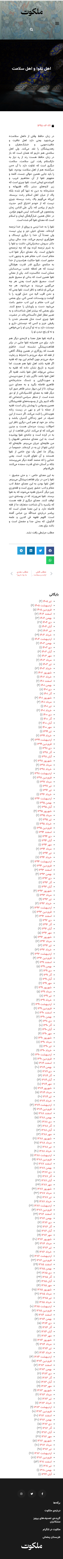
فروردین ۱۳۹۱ (45, 1008)
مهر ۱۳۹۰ (47, 1034)
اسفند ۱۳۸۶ (45, 1214)
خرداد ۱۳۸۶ (45, 1252)
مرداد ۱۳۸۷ (46, 1193)
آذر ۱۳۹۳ (47, 882)
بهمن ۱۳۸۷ (45, 1168)
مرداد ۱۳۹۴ (46, 849)
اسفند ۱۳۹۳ (45, 870)
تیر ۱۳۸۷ (47, 1197)
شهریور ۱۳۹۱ (45, 987)
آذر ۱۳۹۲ (47, 924)
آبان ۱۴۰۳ (47, 652)
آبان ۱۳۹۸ (47, 757)
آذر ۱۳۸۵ (47, 1277)
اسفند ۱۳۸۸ (45, 1113)
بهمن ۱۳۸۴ (45, 1319)
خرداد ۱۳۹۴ (46, 857)
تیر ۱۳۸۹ (47, 1097)
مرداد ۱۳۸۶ (46, 1243)
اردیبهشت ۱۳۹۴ (43, 862)
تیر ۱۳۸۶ (47, 1248)
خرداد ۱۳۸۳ (45, 1403)
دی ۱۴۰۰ (47, 715)
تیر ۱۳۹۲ (47, 945)
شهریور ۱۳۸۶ (44, 1239)
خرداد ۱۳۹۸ (46, 769)
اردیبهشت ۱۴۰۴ (43, 639)
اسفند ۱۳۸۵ (45, 1264)
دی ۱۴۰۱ (48, 689)
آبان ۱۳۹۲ (47, 929)
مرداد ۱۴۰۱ (46, 702)
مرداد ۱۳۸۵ (46, 1294)
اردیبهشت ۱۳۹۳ (43, 908)
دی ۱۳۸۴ (47, 1323)
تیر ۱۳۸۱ (47, 1466)
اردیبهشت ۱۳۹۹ (43, 740)
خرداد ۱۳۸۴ (45, 1353)
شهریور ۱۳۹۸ (45, 761)
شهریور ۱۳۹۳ (44, 891)
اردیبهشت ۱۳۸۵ (43, 1306)
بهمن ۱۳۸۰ (46, 1470)
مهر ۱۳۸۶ (46, 1235)
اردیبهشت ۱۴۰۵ (43, 605)
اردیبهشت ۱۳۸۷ (43, 1206)
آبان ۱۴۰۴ (47, 626)
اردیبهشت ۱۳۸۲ (43, 1453)
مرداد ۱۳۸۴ (46, 1344)
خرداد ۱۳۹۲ (46, 950)
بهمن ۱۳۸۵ (45, 1269)
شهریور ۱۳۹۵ (45, 811)
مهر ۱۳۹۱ (47, 983)
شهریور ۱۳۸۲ (44, 1441)
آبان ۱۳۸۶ (46, 1231)
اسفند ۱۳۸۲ (45, 1416)
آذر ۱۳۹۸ (47, 752)
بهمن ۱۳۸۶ (46, 1218)
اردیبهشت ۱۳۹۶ (43, 799)
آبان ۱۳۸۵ (46, 1281)
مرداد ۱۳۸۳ (45, 1395)
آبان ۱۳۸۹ (47, 1080)
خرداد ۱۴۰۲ (46, 677)
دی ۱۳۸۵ (47, 1273)
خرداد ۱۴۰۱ (46, 710)
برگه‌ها (56, 1503)
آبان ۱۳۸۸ (46, 1130)
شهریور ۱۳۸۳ (44, 1390)
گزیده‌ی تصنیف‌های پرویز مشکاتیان (46, 1520)
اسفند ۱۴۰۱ (46, 681)
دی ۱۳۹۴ (47, 836)
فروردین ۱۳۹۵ (44, 828)
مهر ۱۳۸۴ (46, 1336)
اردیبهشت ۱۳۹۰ (43, 1055)
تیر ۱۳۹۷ (47, 786)
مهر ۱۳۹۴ (47, 845)
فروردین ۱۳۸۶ (44, 1260)
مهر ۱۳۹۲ (47, 933)
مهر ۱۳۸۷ (46, 1185)
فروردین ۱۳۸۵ (44, 1311)
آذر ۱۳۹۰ (47, 1025)
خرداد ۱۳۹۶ (46, 794)
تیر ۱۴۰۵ (47, 601)
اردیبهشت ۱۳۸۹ (43, 1105)
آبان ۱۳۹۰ (47, 1029)
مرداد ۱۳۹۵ (46, 815)
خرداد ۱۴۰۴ (46, 635)
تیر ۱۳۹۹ (47, 731)
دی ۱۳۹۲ (47, 920)
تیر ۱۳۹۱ (48, 996)
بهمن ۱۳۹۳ (46, 874)
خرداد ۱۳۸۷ (45, 1201)
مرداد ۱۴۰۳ (46, 660)
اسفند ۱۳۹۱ (46, 962)
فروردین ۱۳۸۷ (44, 1210)
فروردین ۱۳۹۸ (44, 778)
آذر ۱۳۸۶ (47, 1227)
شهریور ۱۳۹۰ (45, 1038)
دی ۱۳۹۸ (47, 748)
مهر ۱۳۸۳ (46, 1386)
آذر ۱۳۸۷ (47, 1176)
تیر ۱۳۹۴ (47, 853)
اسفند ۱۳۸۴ (45, 1315)
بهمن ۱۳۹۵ (46, 803)
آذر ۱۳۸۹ (47, 1076)
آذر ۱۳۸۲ (47, 1428)
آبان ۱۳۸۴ (46, 1332)
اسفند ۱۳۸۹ (45, 1063)
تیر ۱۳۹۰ (47, 1046)
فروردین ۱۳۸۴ (44, 1361)
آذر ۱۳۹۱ (48, 975)
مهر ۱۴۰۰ (47, 727)
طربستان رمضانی (51, 1537)
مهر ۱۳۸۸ (46, 1134)
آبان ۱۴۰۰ (47, 723)
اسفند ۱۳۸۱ (45, 1462)
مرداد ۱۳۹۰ (46, 1042)
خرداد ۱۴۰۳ (46, 668)
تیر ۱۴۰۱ (48, 706)
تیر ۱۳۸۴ (47, 1348)
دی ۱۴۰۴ (47, 622)
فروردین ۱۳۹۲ (44, 958)
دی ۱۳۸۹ (47, 1071)
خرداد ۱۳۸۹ (46, 1101)
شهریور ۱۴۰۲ (45, 673)
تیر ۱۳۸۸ (47, 1147)
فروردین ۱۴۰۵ (44, 610)
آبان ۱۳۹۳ (46, 887)
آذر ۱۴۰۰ (48, 719)
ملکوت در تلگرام (51, 1529)
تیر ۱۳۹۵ (47, 820)
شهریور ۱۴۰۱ (45, 698)
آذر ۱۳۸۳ (47, 1378)
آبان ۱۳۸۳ (46, 1382)
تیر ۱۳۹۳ (47, 899)
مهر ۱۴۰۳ (47, 656)
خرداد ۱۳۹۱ (46, 1000)
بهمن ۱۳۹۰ (46, 1017)
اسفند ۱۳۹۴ (45, 832)
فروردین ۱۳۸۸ (44, 1159)
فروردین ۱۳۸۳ (44, 1411)
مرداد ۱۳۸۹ (46, 1092)
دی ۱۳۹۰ (47, 1021)
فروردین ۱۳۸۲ (44, 1457)
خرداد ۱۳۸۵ (45, 1302)
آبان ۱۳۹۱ (47, 979)
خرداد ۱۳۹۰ (46, 1050)
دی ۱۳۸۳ (47, 1374)
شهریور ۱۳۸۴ (44, 1340)
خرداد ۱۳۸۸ (45, 1151)
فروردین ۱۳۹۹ (44, 744)
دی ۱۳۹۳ (47, 878)
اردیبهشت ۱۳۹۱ (43, 1004)
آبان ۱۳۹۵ (47, 807)
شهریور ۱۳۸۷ (44, 1189)
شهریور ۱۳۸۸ (44, 1139)
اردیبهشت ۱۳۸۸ (43, 1155)
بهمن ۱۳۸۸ (45, 1118)
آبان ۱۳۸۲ (46, 1432)
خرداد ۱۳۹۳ (45, 903)
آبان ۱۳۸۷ (46, 1180)
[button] (57, 23)
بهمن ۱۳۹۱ (46, 966)
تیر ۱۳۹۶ (47, 790)
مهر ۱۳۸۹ (47, 1084)
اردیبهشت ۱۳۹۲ (43, 954)
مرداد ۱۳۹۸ (46, 765)
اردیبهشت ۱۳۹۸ (43, 773)
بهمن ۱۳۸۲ (46, 1420)
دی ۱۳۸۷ (47, 1172)
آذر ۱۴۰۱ (48, 694)
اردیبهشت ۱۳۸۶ (43, 1256)
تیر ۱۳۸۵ (47, 1298)
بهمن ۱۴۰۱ (46, 685)
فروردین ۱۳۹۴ (44, 866)
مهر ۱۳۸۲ (46, 1436)
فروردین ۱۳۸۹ (44, 1109)
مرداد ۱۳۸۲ (46, 1445)
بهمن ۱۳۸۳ (45, 1369)
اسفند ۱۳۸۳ (45, 1365)
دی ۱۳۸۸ (47, 1122)
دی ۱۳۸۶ (47, 1222)
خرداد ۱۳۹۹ (46, 736)
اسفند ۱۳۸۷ (45, 1164)
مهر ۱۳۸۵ (46, 1285)
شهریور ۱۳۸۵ (44, 1290)
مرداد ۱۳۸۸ (46, 1143)
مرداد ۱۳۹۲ (46, 941)
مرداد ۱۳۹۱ (46, 992)
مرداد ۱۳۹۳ (46, 895)
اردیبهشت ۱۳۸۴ (43, 1357)
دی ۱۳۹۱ (47, 971)
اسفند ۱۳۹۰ (45, 1013)
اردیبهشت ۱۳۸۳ (43, 1407)
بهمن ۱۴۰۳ (46, 643)
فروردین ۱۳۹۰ (44, 1059)
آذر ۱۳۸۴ (47, 1327)
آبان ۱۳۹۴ (47, 841)
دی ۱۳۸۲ (47, 1424)
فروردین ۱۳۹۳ (44, 912)
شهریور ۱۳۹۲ (45, 937)
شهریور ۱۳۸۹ (45, 1088)
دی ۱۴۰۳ (47, 647)
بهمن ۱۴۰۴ (46, 618)
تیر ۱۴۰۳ (47, 664)
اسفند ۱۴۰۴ (45, 614)
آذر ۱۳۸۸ (47, 1126)
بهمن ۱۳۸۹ (46, 1067)
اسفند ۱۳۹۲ (45, 916)
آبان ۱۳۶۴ (46, 1474)
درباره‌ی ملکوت (52, 1510)
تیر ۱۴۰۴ (47, 631)
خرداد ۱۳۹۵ (46, 824)
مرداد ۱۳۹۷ (46, 782)
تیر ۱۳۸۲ (47, 1449)
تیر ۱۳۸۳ (47, 1399)
